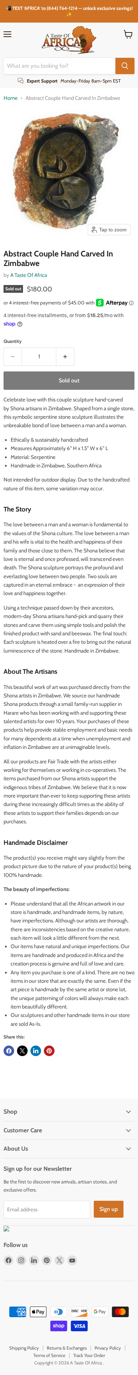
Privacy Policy (107, 1348)
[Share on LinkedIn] (35, 1051)
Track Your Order (89, 1355)
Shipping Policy (24, 1348)
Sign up (108, 1209)
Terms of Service (49, 1355)
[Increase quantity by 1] (65, 356)
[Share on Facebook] (9, 1051)
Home (11, 98)
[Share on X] (22, 1051)
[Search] (124, 66)
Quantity (13, 341)
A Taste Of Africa (28, 275)
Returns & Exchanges (67, 1348)
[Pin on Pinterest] (49, 1051)
